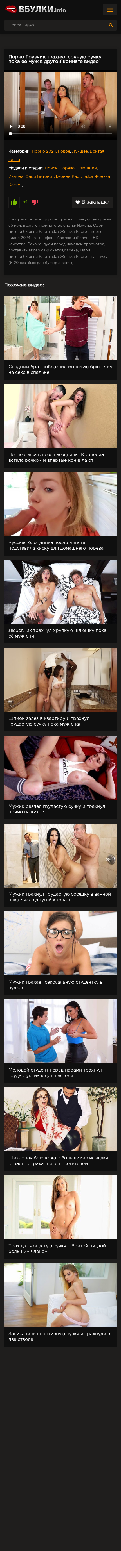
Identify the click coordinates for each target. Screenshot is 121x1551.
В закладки (92, 202)
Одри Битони (38, 176)
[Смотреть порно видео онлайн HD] (35, 10)
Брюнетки (87, 168)
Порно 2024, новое (51, 151)
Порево (67, 168)
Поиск (51, 168)
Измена (15, 176)
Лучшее (80, 151)
